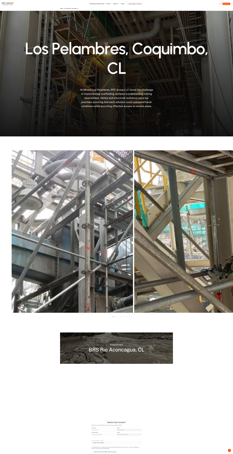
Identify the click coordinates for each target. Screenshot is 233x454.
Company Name (95, 432)
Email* (118, 427)
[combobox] (116, 442)
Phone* (118, 432)
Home (61, 8)
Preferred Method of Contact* (98, 440)
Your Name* (94, 427)
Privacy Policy (106, 448)
